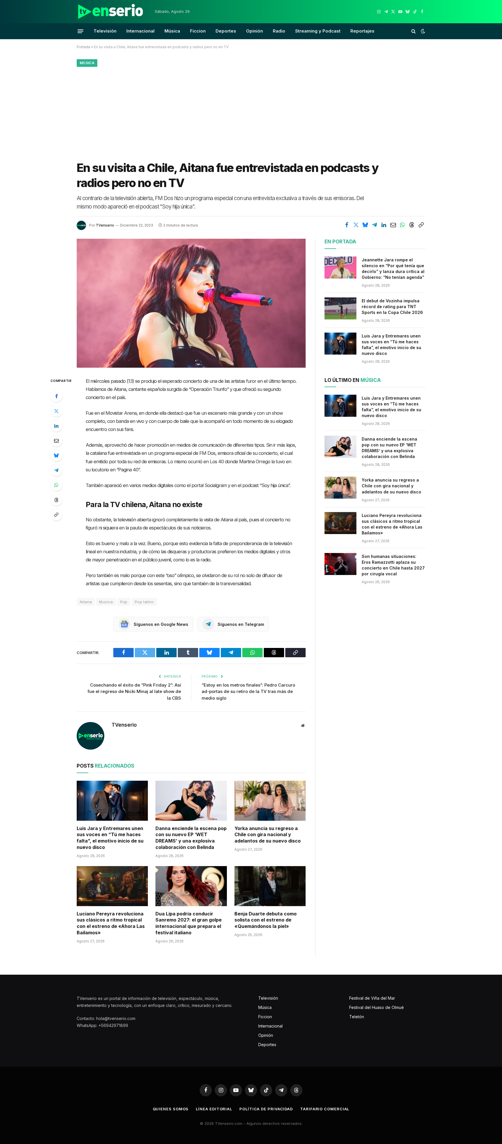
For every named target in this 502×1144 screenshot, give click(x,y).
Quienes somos (171, 1109)
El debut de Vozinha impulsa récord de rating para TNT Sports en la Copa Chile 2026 (392, 306)
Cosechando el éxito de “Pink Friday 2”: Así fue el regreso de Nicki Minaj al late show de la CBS (134, 691)
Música (172, 31)
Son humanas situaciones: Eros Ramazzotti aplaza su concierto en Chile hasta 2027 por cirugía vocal (393, 565)
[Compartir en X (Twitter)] (356, 224)
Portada (83, 47)
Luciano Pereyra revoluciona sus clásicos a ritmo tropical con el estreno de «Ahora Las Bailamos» (111, 923)
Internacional (140, 31)
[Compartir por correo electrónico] (393, 224)
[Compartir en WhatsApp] (402, 224)
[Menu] (80, 31)
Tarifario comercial (324, 1109)
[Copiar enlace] (421, 224)
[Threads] (56, 500)
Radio (279, 31)
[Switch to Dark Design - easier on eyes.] (422, 31)
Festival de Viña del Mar (372, 998)
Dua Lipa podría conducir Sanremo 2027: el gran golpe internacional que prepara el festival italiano (188, 923)
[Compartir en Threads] (411, 224)
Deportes (226, 31)
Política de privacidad (266, 1109)
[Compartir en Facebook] (346, 224)
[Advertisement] (251, 112)
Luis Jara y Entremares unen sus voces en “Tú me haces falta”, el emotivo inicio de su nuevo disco (110, 837)
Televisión (105, 31)
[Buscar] (413, 31)
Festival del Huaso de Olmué (376, 1007)
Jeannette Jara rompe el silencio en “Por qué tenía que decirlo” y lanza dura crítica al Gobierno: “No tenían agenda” (393, 268)
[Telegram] (56, 470)
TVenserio (105, 225)
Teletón (356, 1016)
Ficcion (198, 31)
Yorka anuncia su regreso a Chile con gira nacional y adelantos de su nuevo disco (267, 834)
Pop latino (144, 601)
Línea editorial (214, 1109)
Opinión (254, 31)
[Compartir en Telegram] (374, 224)
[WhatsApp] (56, 485)
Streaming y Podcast (317, 31)
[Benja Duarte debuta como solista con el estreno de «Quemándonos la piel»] (270, 886)
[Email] (56, 440)
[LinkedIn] (56, 426)
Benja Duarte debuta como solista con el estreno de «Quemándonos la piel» (265, 920)
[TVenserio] (111, 11)
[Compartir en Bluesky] (365, 224)
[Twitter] (56, 411)
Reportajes (362, 31)
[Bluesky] (56, 455)
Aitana (86, 601)
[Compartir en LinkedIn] (383, 224)
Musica (106, 601)
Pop (124, 601)
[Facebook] (56, 396)
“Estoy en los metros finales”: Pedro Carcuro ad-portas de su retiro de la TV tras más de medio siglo (248, 691)
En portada (340, 242)
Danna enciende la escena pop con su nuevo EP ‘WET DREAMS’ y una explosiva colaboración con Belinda (191, 837)
